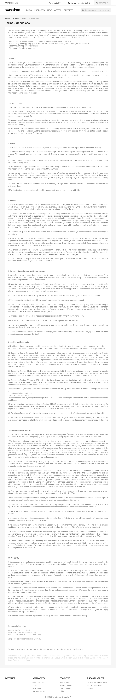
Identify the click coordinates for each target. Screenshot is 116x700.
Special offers (65, 682)
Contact (90, 688)
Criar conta (37, 688)
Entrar (35, 685)
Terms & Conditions (94, 685)
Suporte (68, 10)
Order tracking (38, 682)
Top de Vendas (65, 688)
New (49, 10)
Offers (57, 10)
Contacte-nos (11, 3)
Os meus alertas (39, 691)
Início (29, 10)
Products (39, 10)
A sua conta (39, 678)
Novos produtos (66, 685)
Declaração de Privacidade (97, 682)
